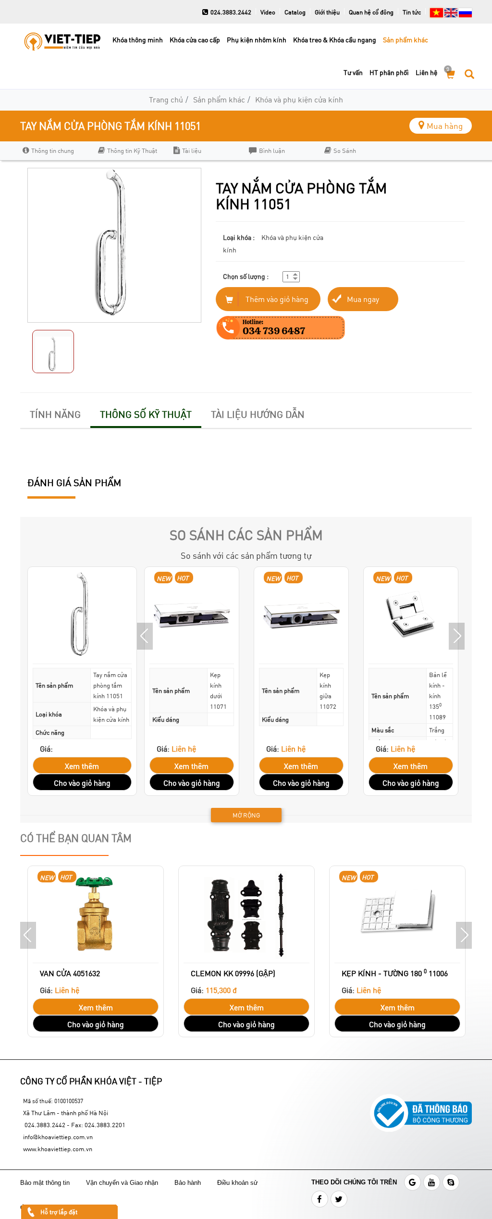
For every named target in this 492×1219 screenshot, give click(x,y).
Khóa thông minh (137, 39)
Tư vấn (353, 72)
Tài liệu (191, 150)
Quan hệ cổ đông (371, 12)
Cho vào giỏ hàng (82, 783)
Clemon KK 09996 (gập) (233, 973)
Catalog (295, 12)
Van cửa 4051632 (70, 973)
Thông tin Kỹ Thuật (132, 150)
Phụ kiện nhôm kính (256, 39)
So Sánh (344, 150)
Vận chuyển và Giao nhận (123, 1182)
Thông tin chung (52, 150)
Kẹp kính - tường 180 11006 (395, 972)
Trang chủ (166, 99)
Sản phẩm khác (405, 39)
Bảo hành (188, 1182)
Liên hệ (426, 72)
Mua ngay (363, 299)
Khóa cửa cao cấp (195, 39)
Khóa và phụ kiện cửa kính (299, 99)
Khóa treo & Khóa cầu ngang (334, 39)
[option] (55, 150)
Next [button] (457, 636)
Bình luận (272, 150)
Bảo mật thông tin (45, 1182)
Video (267, 12)
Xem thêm (82, 766)
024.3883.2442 (230, 12)
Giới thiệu (327, 12)
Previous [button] (145, 636)
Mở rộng (246, 815)
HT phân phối (389, 72)
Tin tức (412, 12)
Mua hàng (445, 125)
